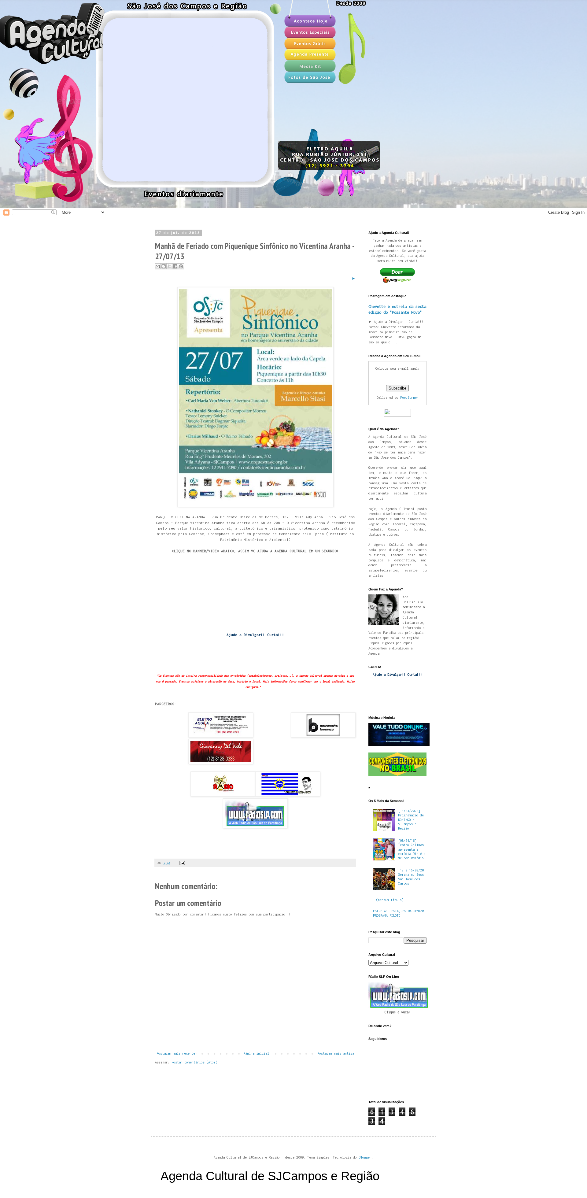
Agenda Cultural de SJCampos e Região (270, 1176)
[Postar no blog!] (164, 266)
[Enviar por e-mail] (158, 266)
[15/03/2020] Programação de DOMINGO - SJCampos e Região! (411, 819)
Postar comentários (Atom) (194, 1062)
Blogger (365, 1157)
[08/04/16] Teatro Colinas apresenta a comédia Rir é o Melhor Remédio (412, 849)
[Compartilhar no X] (169, 266)
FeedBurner (409, 397)
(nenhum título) (390, 900)
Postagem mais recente (176, 1053)
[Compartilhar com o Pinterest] (181, 266)
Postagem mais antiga (335, 1053)
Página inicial (256, 1053)
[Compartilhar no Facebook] (175, 266)
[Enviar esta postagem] (181, 862)
